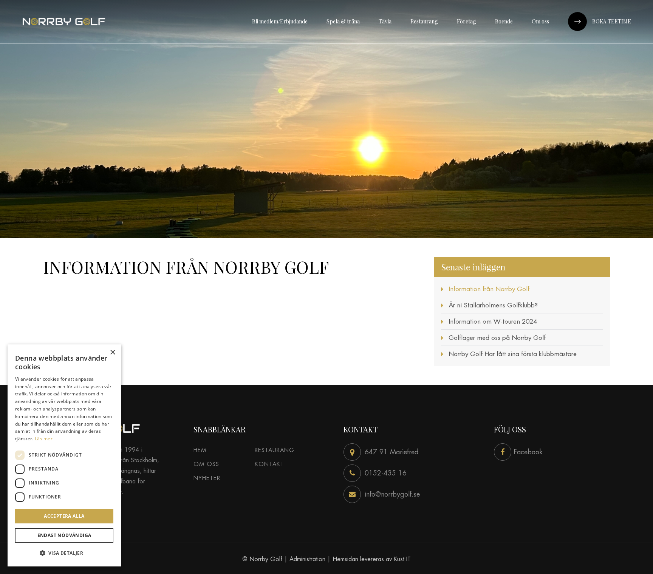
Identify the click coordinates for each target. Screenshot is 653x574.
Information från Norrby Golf (489, 289)
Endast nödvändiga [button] (64, 535)
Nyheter (206, 477)
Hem (199, 450)
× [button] (112, 352)
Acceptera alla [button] (64, 516)
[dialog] (64, 455)
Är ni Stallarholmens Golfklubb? (493, 305)
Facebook (527, 451)
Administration (307, 559)
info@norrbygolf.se (392, 494)
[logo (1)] (64, 21)
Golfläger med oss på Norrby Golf (497, 337)
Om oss (206, 464)
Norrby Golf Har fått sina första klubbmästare (513, 354)
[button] (64, 553)
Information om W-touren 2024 (493, 321)
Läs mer (44, 438)
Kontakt (269, 464)
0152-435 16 (386, 473)
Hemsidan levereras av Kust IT (372, 559)
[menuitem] (280, 21)
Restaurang (274, 450)
